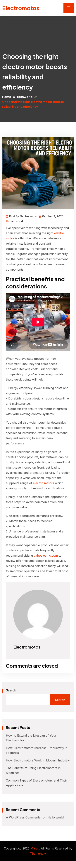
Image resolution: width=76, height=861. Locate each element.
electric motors (43, 483)
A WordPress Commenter (24, 817)
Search (11, 690)
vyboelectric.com (46, 555)
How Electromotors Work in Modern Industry (38, 760)
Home (6, 97)
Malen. (35, 848)
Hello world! (55, 817)
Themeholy (38, 853)
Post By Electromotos (23, 216)
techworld (24, 97)
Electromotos (20, 8)
